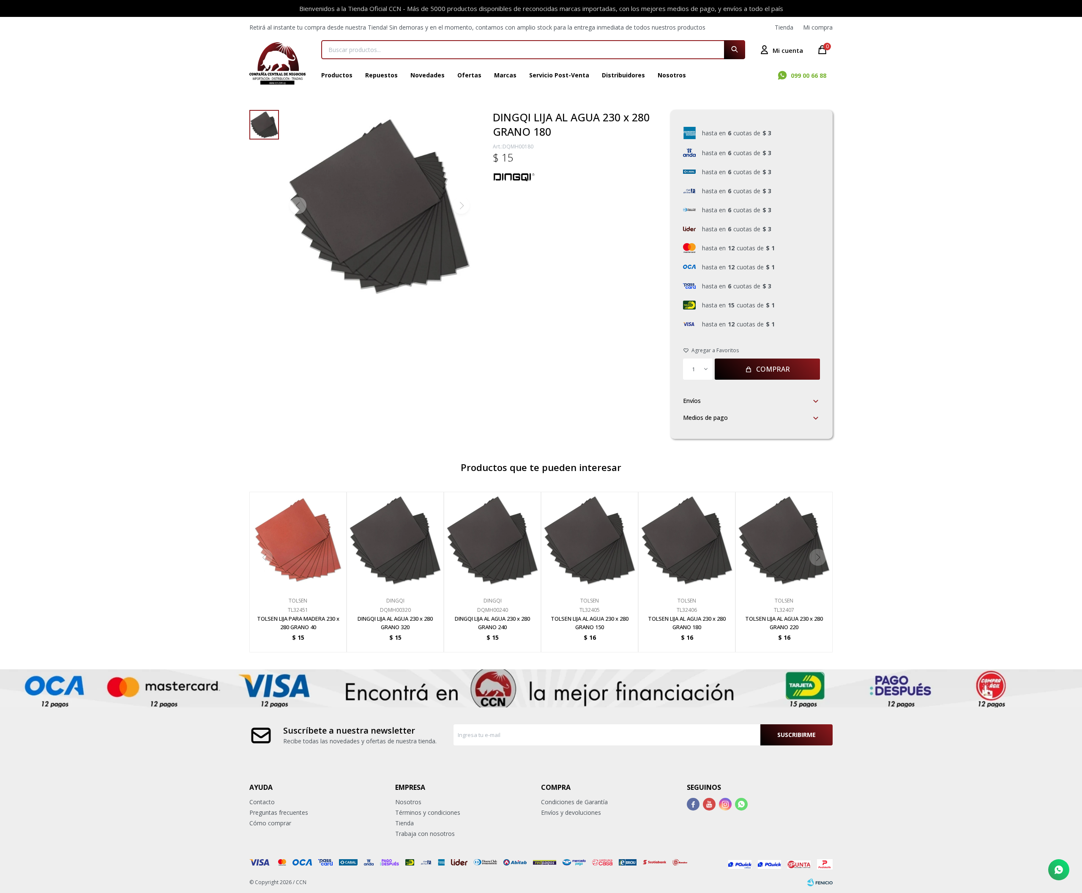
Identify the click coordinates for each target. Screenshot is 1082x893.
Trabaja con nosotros (425, 834)
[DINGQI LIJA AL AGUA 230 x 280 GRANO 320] (395, 540)
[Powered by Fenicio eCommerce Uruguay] (820, 882)
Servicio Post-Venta (559, 75)
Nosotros (672, 75)
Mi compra (818, 27)
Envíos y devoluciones (571, 812)
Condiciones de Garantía (574, 802)
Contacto (262, 802)
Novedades (427, 75)
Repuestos (381, 75)
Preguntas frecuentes (278, 812)
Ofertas (469, 75)
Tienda (784, 27)
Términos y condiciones (427, 812)
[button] (734, 49)
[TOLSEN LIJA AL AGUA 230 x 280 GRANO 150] (589, 540)
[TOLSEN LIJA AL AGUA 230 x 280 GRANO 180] (686, 540)
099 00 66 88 (808, 75)
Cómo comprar (270, 823)
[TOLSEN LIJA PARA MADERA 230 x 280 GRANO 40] (298, 540)
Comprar (773, 369)
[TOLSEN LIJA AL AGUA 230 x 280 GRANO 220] (784, 540)
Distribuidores (623, 75)
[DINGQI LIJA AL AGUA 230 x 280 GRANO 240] (492, 540)
